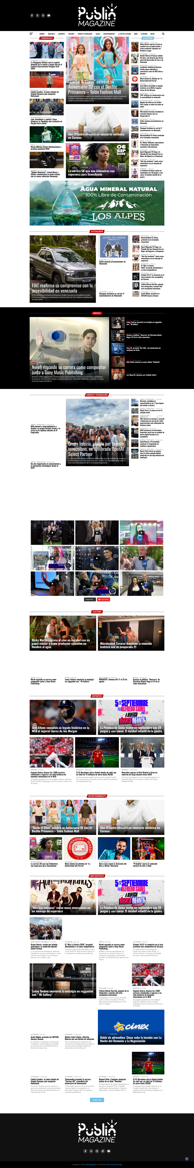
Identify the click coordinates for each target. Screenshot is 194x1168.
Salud (98, 34)
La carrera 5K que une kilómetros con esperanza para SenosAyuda (91, 172)
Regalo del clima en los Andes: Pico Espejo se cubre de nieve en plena (151, 104)
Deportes (61, 34)
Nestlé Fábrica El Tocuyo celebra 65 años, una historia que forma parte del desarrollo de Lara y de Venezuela (151, 58)
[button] (97, 1100)
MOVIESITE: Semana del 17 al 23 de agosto (113, 680)
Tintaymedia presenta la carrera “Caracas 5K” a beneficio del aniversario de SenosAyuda (78, 1081)
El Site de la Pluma (124, 34)
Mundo (42, 34)
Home (136, 34)
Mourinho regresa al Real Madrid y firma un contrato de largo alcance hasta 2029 (139, 773)
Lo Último (144, 34)
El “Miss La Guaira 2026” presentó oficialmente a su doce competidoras (152, 267)
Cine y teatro (144, 42)
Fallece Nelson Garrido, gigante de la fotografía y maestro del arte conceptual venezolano (152, 286)
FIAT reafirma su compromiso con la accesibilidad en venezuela (152, 96)
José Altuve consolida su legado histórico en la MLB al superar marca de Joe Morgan (151, 87)
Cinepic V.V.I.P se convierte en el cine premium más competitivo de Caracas (152, 277)
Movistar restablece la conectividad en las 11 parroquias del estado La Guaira (152, 403)
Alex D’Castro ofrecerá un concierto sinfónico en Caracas (96, 136)
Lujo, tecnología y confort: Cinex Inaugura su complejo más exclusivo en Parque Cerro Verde (46, 121)
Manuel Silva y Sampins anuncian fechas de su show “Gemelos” (112, 1080)
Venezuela (51, 34)
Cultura (71, 34)
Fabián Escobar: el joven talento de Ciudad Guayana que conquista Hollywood (45, 93)
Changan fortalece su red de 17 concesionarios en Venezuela (151, 129)
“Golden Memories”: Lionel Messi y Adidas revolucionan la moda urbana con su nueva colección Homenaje (45, 174)
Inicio (152, 34)
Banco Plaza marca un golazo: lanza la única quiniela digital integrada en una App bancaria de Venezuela (152, 454)
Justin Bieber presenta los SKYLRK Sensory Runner (150, 294)
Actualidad (34, 60)
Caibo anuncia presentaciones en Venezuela (151, 122)
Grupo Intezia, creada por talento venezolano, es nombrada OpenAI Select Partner (96, 448)
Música (33, 145)
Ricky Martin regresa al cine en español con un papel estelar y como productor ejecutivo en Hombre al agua (151, 47)
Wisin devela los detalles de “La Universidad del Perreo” (151, 79)
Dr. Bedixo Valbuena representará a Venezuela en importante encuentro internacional (152, 144)
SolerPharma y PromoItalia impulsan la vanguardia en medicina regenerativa (149, 443)
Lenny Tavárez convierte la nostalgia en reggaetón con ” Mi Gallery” (144, 323)
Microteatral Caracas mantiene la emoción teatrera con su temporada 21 (151, 113)
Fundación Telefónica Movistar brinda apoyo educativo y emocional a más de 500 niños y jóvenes (151, 70)
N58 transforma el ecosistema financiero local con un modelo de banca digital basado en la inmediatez (152, 433)
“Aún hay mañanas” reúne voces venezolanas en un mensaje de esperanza (151, 163)
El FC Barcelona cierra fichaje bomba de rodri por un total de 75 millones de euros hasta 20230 (96, 773)
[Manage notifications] (187, 1159)
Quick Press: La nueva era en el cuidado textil (151, 411)
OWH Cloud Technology (114, 1165)
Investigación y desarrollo (77, 439)
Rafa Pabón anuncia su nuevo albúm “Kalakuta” (143, 362)
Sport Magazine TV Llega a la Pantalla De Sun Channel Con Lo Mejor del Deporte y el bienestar (151, 153)
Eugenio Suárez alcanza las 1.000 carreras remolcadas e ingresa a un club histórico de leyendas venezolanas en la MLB (48, 774)
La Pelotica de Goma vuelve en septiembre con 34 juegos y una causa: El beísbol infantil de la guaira (151, 173)
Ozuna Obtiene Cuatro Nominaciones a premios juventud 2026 (46, 147)
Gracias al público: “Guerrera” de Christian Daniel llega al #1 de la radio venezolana (144, 336)
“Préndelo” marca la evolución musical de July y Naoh (145, 864)
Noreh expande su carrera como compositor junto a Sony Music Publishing (69, 369)
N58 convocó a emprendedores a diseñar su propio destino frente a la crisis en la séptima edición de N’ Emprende (45, 429)
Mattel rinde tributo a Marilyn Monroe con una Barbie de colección (79, 1038)
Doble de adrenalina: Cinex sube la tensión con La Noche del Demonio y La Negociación (130, 1039)
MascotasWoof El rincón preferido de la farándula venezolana (152, 136)
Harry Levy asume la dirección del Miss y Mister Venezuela (112, 864)
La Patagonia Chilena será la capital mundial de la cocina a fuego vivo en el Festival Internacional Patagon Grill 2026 (46, 65)
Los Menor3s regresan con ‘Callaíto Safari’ (142, 375)
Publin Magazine (90, 1165)
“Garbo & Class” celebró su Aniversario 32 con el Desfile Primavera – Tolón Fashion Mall (94, 86)
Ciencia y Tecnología (85, 34)
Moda (70, 77)
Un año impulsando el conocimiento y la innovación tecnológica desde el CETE (46, 465)
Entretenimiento (109, 34)
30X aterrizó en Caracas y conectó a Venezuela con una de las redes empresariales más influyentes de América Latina (152, 421)
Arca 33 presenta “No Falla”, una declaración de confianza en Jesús (144, 349)
